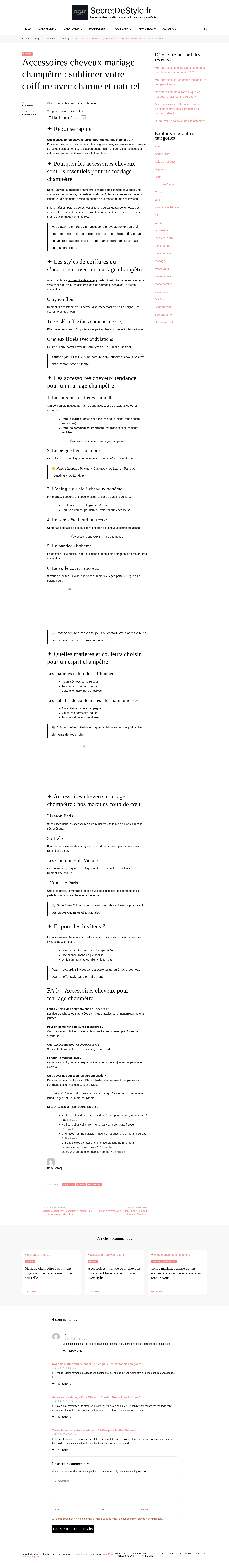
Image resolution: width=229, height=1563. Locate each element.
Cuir (157, 199)
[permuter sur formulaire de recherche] (205, 29)
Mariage (27, 54)
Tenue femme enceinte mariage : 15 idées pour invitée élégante (94, 1430)
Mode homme (71, 29)
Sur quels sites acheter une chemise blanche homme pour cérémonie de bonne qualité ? (177, 109)
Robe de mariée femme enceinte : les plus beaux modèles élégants (96, 1364)
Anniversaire (162, 154)
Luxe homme (163, 253)
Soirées (159, 299)
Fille (157, 215)
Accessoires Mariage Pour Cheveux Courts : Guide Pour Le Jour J (96, 1397)
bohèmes (72, 148)
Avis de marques (165, 161)
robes (62, 890)
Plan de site (146, 1556)
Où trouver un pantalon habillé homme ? (93, 1151)
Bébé (158, 176)
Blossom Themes (80, 1554)
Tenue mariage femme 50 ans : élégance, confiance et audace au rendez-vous (176, 1273)
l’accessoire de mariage (82, 280)
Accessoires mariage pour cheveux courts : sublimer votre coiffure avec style (114, 1273)
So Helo (78, 475)
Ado (157, 146)
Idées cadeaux (147, 29)
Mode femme (46, 29)
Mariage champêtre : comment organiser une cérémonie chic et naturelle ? (49, 1273)
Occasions (121, 29)
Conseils (168, 29)
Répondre (74, 1350)
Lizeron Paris (122, 468)
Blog (28, 29)
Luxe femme (162, 245)
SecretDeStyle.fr (120, 10)
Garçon (159, 222)
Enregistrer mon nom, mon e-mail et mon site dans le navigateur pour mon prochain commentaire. (109, 1518)
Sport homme (163, 314)
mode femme (94, 1184)
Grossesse (161, 230)
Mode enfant (97, 29)
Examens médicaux (167, 207)
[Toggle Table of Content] (82, 118)
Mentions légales (30, 1556)
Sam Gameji (28, 105)
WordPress (108, 1554)
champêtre (68, 1184)
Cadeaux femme (165, 184)
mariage (81, 1184)
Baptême (160, 169)
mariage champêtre (81, 189)
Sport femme (163, 307)
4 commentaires (32, 114)
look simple (86, 505)
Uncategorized (164, 322)
